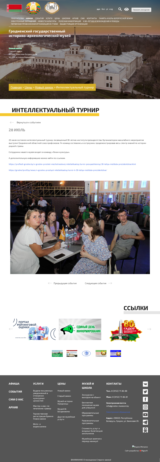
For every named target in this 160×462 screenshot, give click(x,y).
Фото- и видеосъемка (39, 425)
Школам (66, 18)
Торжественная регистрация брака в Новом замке (43, 416)
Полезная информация (69, 21)
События (39, 18)
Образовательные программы (90, 414)
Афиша (29, 18)
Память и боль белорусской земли (116, 18)
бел (103, 9)
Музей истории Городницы (65, 402)
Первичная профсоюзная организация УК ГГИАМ (34, 24)
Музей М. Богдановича (64, 410)
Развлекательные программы (90, 421)
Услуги (49, 18)
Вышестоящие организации (74, 24)
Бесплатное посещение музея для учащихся (90, 405)
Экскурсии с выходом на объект (91, 396)
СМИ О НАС (16, 399)
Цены (57, 18)
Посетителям (17, 18)
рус (98, 9)
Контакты (92, 18)
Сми (82, 18)
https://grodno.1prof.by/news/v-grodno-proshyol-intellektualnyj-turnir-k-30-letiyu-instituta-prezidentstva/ (58, 170)
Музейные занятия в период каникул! (92, 439)
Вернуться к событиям (29, 122)
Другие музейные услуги (66, 417)
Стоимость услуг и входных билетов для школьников (92, 431)
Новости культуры (47, 21)
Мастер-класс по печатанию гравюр (42, 407)
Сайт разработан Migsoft (136, 451)
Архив (75, 18)
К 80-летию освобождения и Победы (101, 21)
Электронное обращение (118, 412)
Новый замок (64, 390)
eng (111, 9)
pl (107, 9)
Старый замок (64, 396)
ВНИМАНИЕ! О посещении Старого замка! (75, 459)
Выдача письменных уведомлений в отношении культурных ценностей (43, 395)
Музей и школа (88, 385)
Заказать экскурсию (141, 10)
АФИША (14, 383)
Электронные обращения (23, 21)
